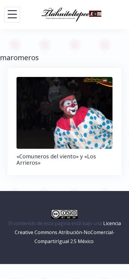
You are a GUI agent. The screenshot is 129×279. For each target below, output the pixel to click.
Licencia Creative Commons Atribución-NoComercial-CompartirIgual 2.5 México (68, 232)
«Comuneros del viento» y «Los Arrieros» (56, 159)
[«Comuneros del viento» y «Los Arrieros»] (64, 112)
